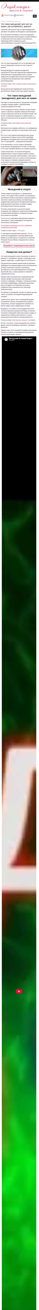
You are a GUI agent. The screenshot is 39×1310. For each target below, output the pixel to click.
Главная (3, 21)
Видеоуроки (20, 15)
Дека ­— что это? (18, 230)
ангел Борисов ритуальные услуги (12, 225)
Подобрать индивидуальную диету (19, 246)
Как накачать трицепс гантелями (24, 320)
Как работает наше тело (13, 21)
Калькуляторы (8, 15)
